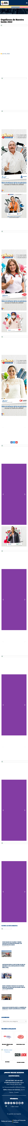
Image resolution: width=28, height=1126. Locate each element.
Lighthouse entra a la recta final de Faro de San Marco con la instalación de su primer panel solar (13, 966)
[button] (27, 3)
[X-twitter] (8, 1103)
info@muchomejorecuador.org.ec (14, 1082)
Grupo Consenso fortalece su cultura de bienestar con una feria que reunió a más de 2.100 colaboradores (13, 987)
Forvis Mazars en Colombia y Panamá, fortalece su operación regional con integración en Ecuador (12, 943)
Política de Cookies (6, 1121)
